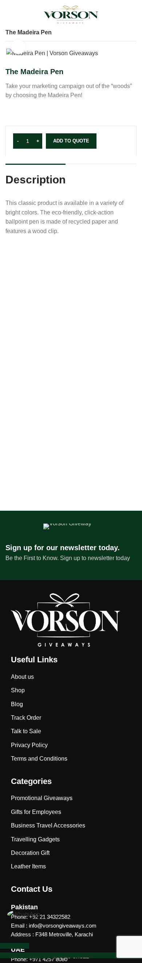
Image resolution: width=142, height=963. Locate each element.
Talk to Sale (26, 731)
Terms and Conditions (39, 758)
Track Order (26, 718)
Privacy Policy (29, 745)
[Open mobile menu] (10, 14)
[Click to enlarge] (18, 46)
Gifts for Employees (36, 812)
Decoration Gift (30, 853)
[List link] (71, 925)
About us (22, 677)
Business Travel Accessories (48, 825)
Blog (17, 704)
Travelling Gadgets (35, 839)
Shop (18, 690)
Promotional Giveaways (41, 798)
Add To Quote (71, 141)
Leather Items (28, 866)
